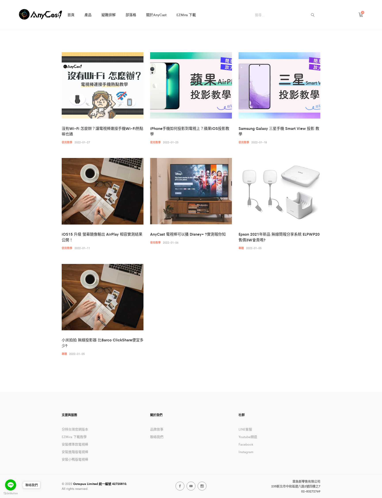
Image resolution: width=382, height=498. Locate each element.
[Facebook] (180, 486)
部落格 (131, 14)
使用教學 (67, 142)
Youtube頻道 (248, 436)
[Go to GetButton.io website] (11, 493)
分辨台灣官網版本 (75, 429)
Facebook (246, 444)
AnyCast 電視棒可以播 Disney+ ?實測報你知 (188, 234)
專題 (241, 248)
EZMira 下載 (186, 14)
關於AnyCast (156, 14)
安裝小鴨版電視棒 (75, 459)
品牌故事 (156, 429)
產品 (88, 14)
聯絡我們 (156, 436)
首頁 (70, 14)
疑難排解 (108, 14)
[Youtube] (191, 486)
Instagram (246, 451)
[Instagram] (202, 486)
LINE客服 (245, 429)
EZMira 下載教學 (74, 436)
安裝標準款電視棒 (75, 444)
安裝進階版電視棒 (75, 451)
